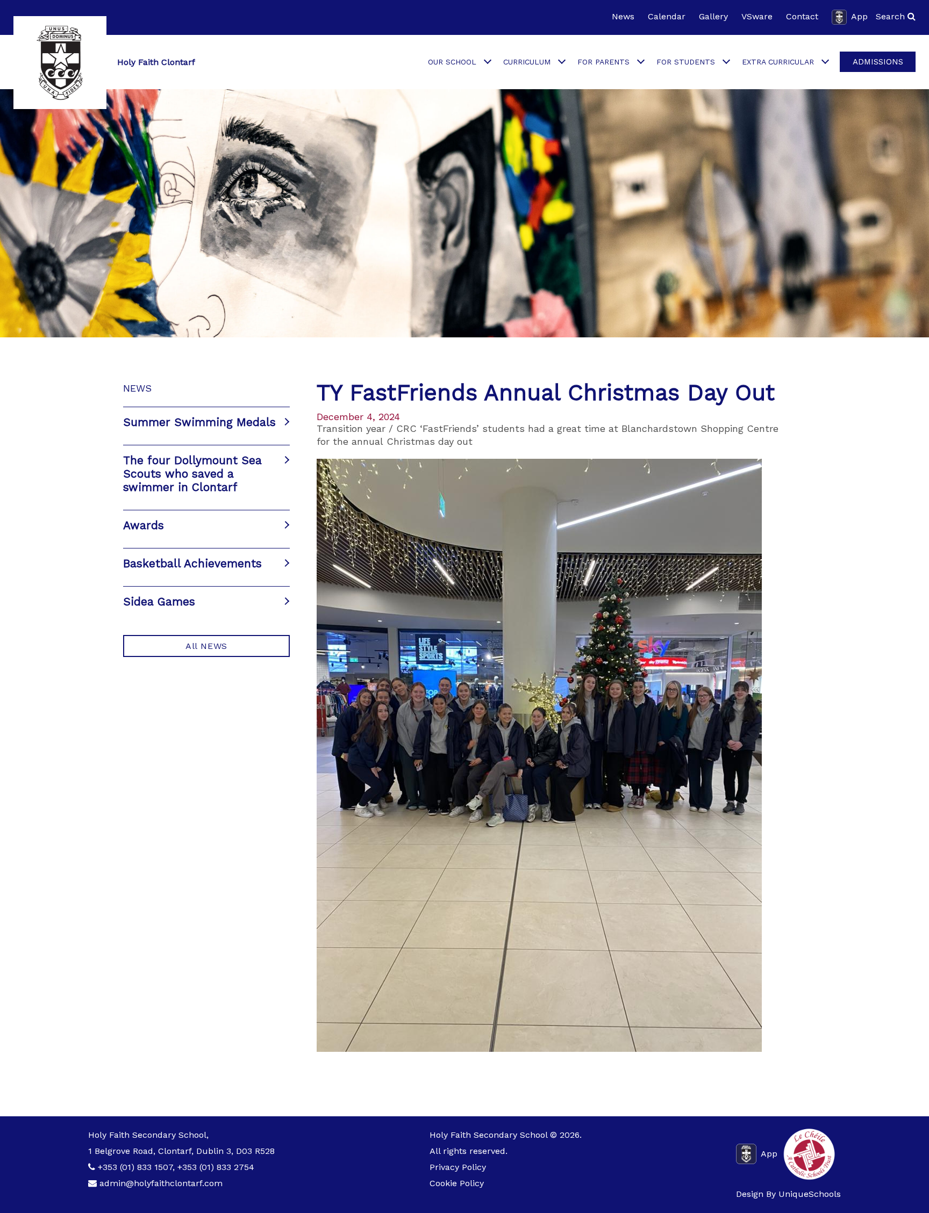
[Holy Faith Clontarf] (59, 62)
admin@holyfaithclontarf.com (161, 1183)
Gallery (713, 16)
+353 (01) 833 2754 (215, 1167)
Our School (452, 61)
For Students (685, 61)
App (859, 16)
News (623, 16)
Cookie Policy (457, 1183)
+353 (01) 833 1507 (135, 1167)
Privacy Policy (458, 1167)
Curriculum (527, 61)
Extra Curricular (778, 61)
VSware (757, 16)
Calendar (666, 16)
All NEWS (206, 646)
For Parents (603, 61)
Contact (802, 16)
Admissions (878, 62)
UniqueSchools (809, 1194)
